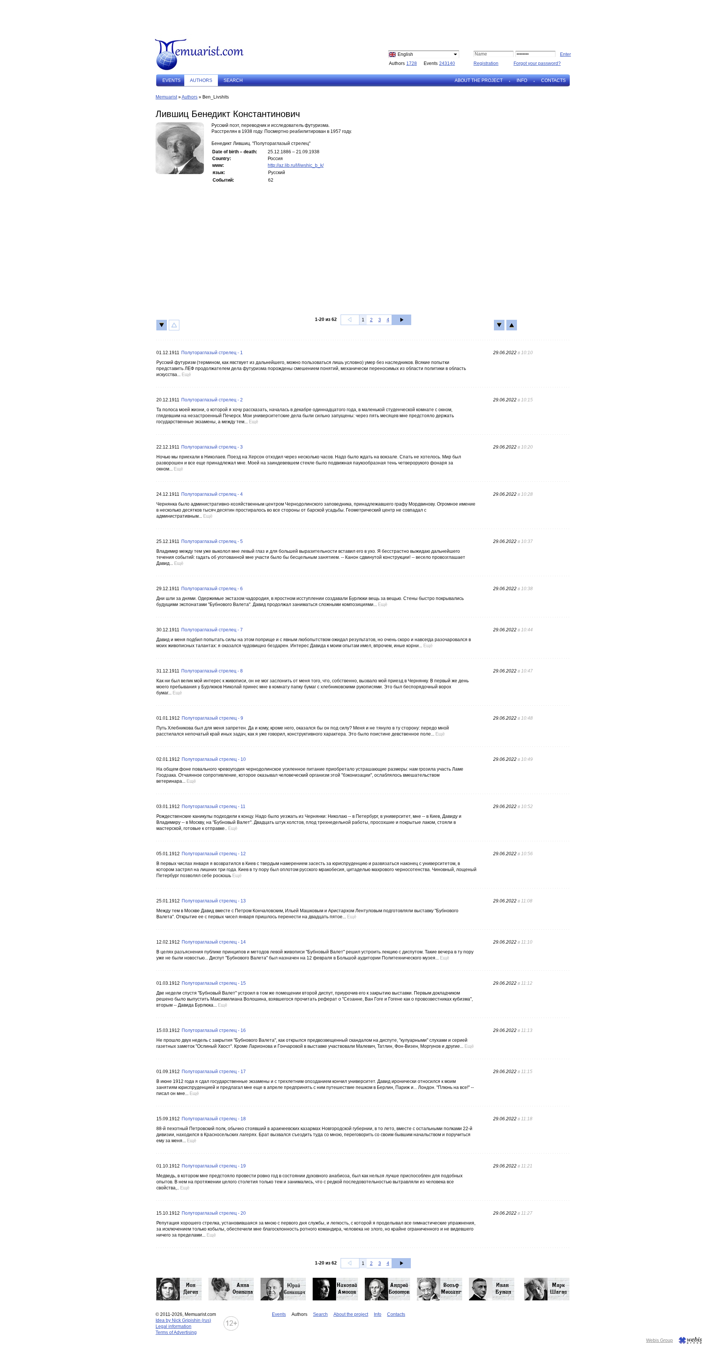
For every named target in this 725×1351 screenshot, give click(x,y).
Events (171, 80)
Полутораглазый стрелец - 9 (212, 718)
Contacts (553, 80)
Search (233, 80)
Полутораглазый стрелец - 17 (214, 1071)
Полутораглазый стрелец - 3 (212, 447)
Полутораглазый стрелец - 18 (214, 1118)
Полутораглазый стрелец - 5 (212, 541)
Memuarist (166, 97)
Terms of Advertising (176, 1332)
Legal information (173, 1326)
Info (522, 80)
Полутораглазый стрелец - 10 (214, 759)
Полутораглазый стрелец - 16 (214, 1030)
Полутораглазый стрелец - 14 (214, 942)
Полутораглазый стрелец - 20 (214, 1213)
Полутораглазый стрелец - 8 (212, 671)
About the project (479, 80)
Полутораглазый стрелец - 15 (214, 983)
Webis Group (659, 1340)
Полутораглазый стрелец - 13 (214, 901)
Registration (486, 63)
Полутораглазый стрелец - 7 (212, 629)
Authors (189, 97)
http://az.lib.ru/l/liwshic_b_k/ (296, 165)
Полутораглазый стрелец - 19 (214, 1166)
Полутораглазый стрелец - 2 (212, 400)
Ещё (186, 374)
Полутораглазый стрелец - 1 (212, 352)
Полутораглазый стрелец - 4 (212, 494)
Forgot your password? (537, 63)
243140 (447, 63)
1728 (411, 63)
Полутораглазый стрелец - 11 (213, 806)
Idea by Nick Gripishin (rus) (183, 1320)
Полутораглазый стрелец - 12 (214, 853)
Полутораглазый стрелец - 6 (212, 588)
